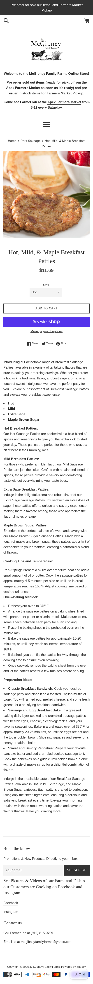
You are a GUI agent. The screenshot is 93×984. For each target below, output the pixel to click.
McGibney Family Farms (45, 966)
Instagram (10, 912)
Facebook (10, 903)
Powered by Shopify (73, 966)
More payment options (46, 331)
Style (46, 284)
